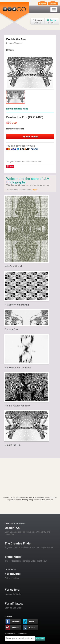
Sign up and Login (13, 607)
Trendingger (13, 557)
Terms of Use (39, 499)
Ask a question (12, 578)
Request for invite (13, 593)
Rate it (35, 189)
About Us (49, 499)
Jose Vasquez (15, 42)
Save (11, 166)
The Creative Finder (18, 543)
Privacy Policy (27, 499)
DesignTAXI (12, 528)
